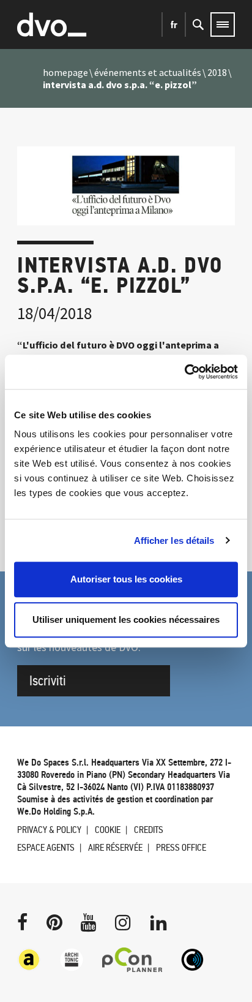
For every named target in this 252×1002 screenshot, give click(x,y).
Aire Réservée (115, 847)
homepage (65, 72)
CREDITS (148, 829)
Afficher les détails (174, 540)
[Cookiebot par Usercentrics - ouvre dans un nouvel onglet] (184, 372)
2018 (217, 72)
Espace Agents (46, 847)
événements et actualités (147, 72)
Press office (181, 847)
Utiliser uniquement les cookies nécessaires (126, 619)
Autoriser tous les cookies (126, 579)
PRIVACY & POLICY (49, 829)
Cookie (107, 829)
